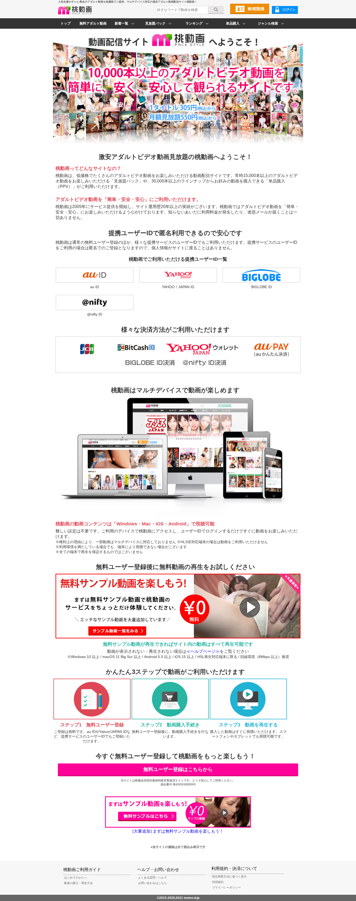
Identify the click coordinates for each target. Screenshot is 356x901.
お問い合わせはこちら (152, 883)
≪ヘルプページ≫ (203, 651)
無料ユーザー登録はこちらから (178, 769)
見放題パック (155, 23)
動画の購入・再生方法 (78, 883)
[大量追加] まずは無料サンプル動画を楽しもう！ (178, 831)
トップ (65, 23)
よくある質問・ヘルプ (152, 877)
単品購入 (233, 23)
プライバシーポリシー (226, 887)
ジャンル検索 (268, 23)
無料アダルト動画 (93, 23)
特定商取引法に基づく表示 (229, 876)
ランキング (194, 23)
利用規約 (218, 882)
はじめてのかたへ (75, 877)
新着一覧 (121, 23)
